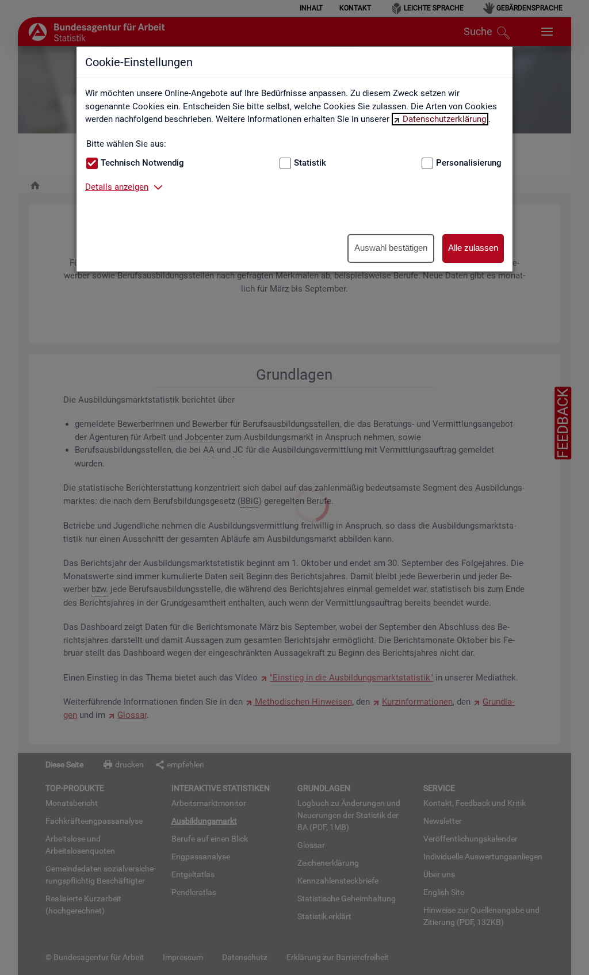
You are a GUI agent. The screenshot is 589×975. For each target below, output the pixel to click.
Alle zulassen (473, 248)
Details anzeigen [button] (116, 187)
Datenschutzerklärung (444, 119)
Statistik (310, 163)
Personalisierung (469, 163)
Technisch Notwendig (142, 163)
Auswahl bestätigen (390, 248)
